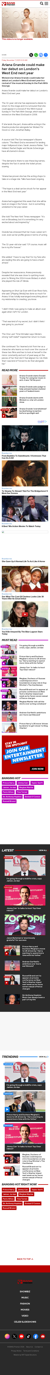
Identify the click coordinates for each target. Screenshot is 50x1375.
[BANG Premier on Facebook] (35, 1336)
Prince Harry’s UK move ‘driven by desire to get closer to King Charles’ (33, 725)
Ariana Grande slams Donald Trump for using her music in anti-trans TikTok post (32, 378)
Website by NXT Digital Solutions (25, 1355)
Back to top (24, 1259)
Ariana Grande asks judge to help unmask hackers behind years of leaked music (32, 389)
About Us (29, 1347)
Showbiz (25, 1292)
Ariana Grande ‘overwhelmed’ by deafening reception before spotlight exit (33, 411)
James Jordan (9, 787)
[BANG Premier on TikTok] (28, 1336)
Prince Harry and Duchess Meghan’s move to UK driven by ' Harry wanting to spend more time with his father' (32, 659)
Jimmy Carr (23, 783)
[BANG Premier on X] (14, 1336)
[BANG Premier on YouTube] (21, 1336)
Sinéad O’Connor (32, 796)
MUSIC (25, 1298)
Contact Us (39, 1347)
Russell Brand (9, 801)
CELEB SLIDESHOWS (25, 1322)
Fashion (25, 1304)
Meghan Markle (26, 787)
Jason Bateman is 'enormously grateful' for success (21, 939)
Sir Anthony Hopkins (12, 796)
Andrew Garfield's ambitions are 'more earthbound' (32, 713)
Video (25, 1316)
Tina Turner (22, 792)
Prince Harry (8, 783)
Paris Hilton (8, 792)
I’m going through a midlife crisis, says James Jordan (31, 646)
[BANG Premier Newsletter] (42, 1336)
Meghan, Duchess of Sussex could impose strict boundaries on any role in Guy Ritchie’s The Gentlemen (32, 681)
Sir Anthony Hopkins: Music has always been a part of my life (33, 997)
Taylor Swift (37, 783)
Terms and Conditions (31, 1351)
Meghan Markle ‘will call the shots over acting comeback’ (32, 702)
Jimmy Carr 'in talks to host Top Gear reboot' (32, 668)
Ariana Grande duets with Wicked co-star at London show (31, 400)
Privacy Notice (16, 1351)
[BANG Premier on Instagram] (7, 1336)
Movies (25, 1310)
